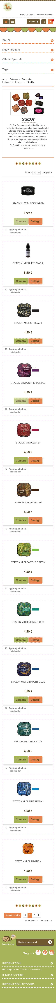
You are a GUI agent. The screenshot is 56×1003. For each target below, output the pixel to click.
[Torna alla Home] (6, 21)
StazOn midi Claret (28, 442)
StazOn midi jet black (28, 323)
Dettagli (28, 153)
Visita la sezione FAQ (31, 969)
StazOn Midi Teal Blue (28, 741)
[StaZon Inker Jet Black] (28, 250)
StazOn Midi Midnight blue (28, 681)
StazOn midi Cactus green (28, 562)
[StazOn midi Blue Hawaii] (28, 788)
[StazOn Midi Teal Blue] (28, 728)
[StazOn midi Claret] (28, 430)
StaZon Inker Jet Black (28, 263)
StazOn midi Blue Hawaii (28, 801)
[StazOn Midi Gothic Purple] (28, 370)
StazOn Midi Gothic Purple (28, 383)
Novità (32, 14)
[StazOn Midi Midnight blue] (28, 669)
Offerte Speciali (12, 59)
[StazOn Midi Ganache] (28, 489)
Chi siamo (40, 14)
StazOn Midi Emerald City (28, 622)
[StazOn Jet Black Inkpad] (28, 190)
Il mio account (12, 975)
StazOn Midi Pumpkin (28, 861)
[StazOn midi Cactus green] (28, 549)
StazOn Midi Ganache (28, 502)
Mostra (28, 172)
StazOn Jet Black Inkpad (28, 203)
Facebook (24, 14)
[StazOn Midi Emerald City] (28, 609)
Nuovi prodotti (11, 49)
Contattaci (49, 14)
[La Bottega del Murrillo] (28, 6)
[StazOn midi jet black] (28, 310)
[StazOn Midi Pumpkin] (28, 848)
